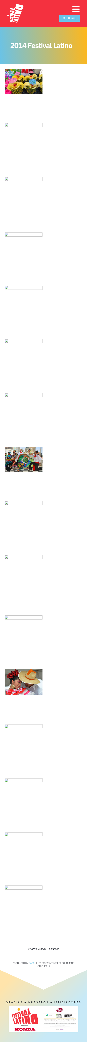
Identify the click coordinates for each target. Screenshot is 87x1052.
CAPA (31, 963)
